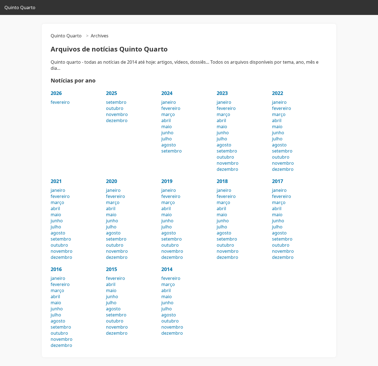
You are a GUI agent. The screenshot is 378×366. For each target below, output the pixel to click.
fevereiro (60, 102)
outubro (114, 108)
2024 (166, 93)
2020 (111, 181)
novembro (117, 114)
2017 (277, 181)
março (168, 114)
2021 (56, 181)
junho (167, 133)
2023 (222, 93)
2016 (56, 269)
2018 (222, 181)
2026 (56, 93)
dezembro (117, 120)
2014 (166, 269)
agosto (168, 145)
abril (166, 120)
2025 (111, 93)
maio (166, 126)
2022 (277, 93)
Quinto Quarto (19, 7)
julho (166, 139)
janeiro (168, 102)
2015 (111, 269)
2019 (166, 181)
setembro (116, 102)
